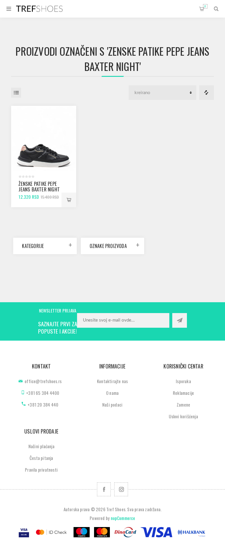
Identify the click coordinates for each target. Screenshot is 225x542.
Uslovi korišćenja (183, 416)
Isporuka (183, 381)
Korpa (205, 6)
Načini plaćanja (41, 446)
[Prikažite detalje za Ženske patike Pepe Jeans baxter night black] (43, 138)
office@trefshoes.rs (43, 381)
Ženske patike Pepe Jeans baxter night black (39, 189)
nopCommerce (123, 518)
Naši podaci (112, 404)
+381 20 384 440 (43, 404)
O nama (112, 393)
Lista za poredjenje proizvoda (206, 92)
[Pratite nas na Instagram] (121, 489)
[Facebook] (104, 489)
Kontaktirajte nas (112, 381)
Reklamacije (183, 393)
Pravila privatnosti (41, 469)
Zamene (183, 404)
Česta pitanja (41, 458)
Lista (16, 93)
